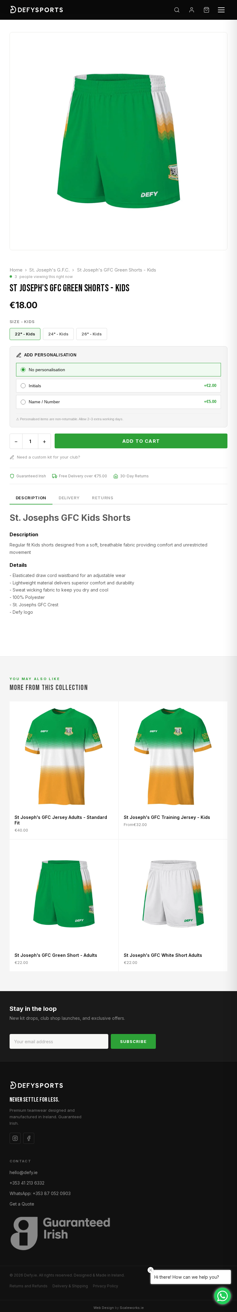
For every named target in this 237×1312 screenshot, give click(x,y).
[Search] (177, 10)
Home (16, 270)
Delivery (69, 497)
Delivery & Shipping (70, 1286)
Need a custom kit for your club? (48, 457)
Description (31, 497)
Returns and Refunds (29, 1286)
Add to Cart (141, 441)
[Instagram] (15, 1138)
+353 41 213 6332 (27, 1182)
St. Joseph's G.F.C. (49, 270)
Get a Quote (22, 1203)
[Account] (191, 10)
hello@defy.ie (24, 1172)
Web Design (104, 1308)
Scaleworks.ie (132, 1308)
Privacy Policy (105, 1286)
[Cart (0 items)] (206, 10)
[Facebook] (28, 1138)
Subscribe (133, 1041)
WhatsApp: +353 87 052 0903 (40, 1193)
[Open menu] (221, 10)
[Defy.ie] (37, 10)
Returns (103, 497)
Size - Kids (22, 321)
